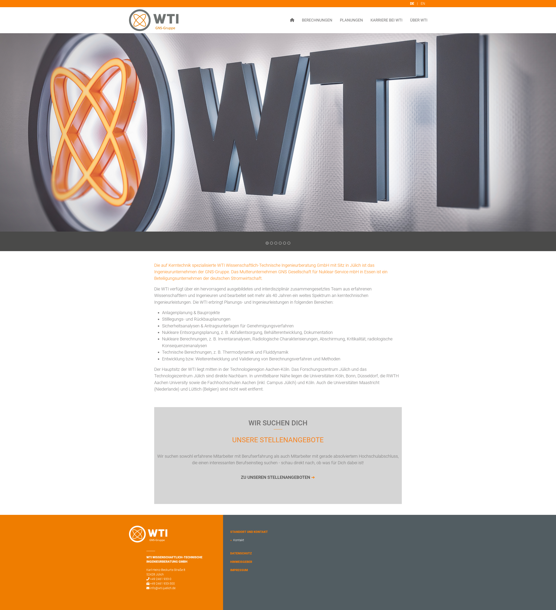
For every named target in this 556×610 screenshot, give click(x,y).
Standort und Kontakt (249, 532)
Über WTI (418, 20)
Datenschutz (241, 553)
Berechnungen (317, 20)
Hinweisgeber (241, 562)
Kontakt (238, 540)
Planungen (351, 20)
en (423, 4)
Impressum (239, 570)
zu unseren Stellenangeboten (278, 477)
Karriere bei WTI (386, 20)
